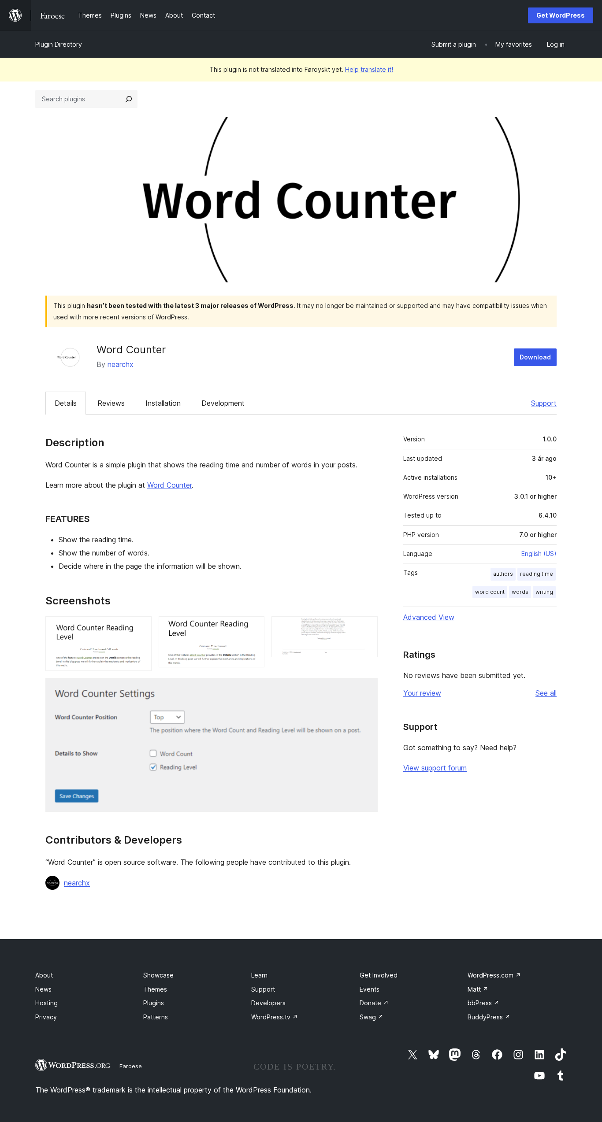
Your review (422, 693)
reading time (536, 573)
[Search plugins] (128, 99)
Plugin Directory (58, 44)
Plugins (153, 1003)
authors (503, 573)
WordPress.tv (274, 1017)
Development (223, 403)
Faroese (130, 1066)
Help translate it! (369, 69)
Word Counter (169, 485)
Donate (374, 1003)
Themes (155, 989)
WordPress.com (494, 975)
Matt (478, 989)
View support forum (435, 767)
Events (369, 989)
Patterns (155, 1017)
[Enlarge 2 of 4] (252, 628)
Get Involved (379, 975)
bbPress (483, 1003)
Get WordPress (560, 15)
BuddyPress (489, 1017)
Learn (259, 975)
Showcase (158, 975)
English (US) (539, 553)
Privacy (46, 1017)
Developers (268, 1003)
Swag (371, 1017)
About (44, 975)
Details (66, 403)
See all (546, 693)
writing (544, 592)
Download (535, 357)
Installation (163, 403)
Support (544, 403)
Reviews (111, 403)
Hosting (46, 1003)
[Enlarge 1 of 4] (139, 628)
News (43, 989)
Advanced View (428, 617)
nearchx (121, 364)
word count (490, 592)
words (520, 592)
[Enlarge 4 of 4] (365, 689)
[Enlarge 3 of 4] (365, 628)
